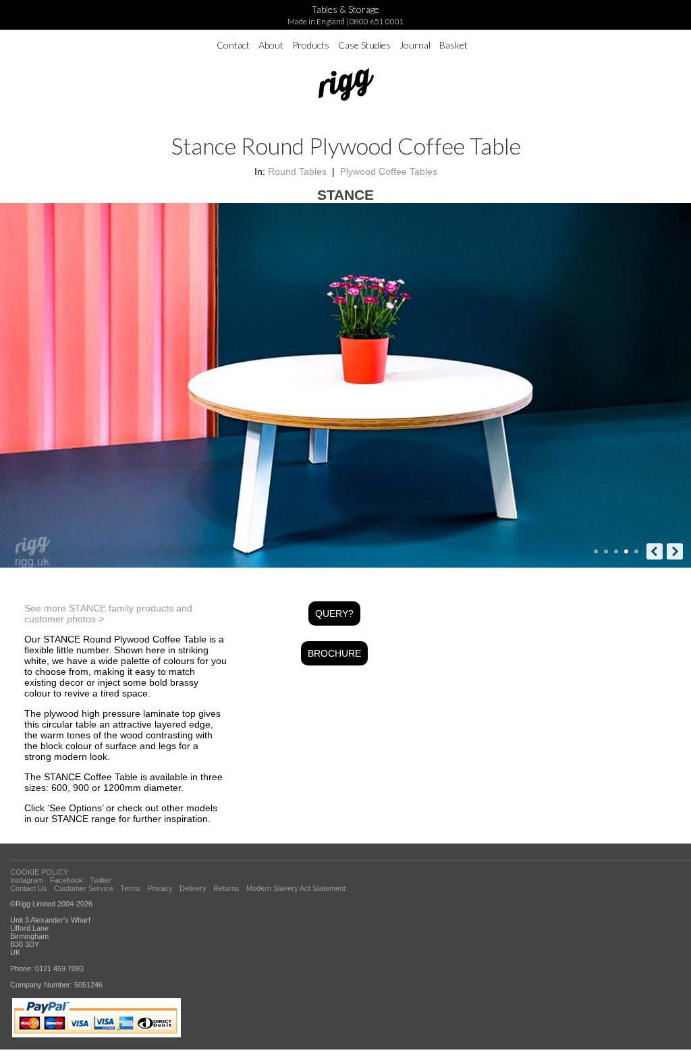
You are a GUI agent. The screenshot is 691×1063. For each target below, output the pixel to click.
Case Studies (364, 45)
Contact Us (28, 888)
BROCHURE (334, 653)
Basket (453, 45)
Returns (226, 888)
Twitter (100, 880)
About (270, 45)
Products (310, 45)
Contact (233, 45)
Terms (130, 888)
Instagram (26, 880)
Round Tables (297, 171)
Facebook (66, 880)
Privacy (160, 888)
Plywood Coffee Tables (388, 171)
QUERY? (334, 613)
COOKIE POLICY (39, 872)
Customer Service (83, 888)
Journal (415, 45)
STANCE (345, 194)
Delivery (192, 888)
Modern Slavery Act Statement (296, 888)
